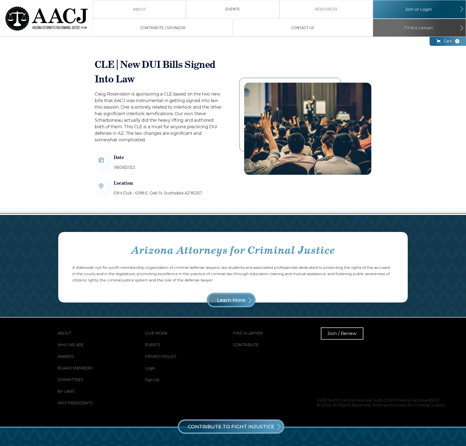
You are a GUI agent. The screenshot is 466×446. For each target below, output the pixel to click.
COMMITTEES (70, 379)
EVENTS (232, 9)
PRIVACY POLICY (160, 356)
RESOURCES (326, 9)
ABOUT (139, 9)
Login (150, 368)
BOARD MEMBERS (75, 368)
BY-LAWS (66, 391)
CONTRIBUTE (245, 344)
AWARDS (66, 356)
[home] (49, 18)
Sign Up (152, 379)
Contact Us (302, 28)
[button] (139, 9)
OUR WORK (156, 333)
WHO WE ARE (70, 344)
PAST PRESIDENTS (75, 403)
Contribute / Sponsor (162, 28)
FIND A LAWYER (248, 333)
